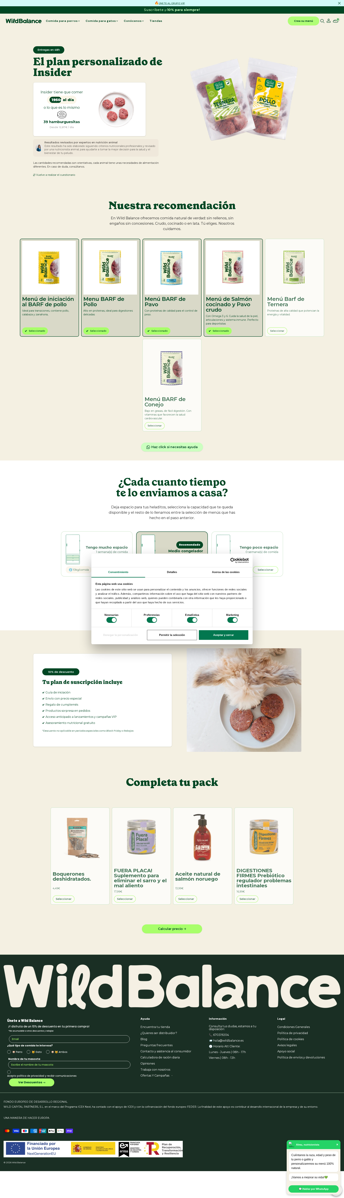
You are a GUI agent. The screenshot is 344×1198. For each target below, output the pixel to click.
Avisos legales (287, 1045)
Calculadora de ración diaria (160, 1057)
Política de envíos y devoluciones (301, 1057)
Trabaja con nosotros (155, 1069)
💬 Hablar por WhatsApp (314, 1188)
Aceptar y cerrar (223, 634)
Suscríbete (172, 10)
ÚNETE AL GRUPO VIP (172, 3)
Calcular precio (170, 929)
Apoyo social (286, 1051)
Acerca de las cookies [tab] (226, 572)
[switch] (152, 620)
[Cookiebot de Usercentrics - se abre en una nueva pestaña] (233, 560)
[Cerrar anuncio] (339, 3)
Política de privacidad (292, 1033)
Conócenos (133, 21)
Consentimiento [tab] (118, 572)
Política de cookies (290, 1039)
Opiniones (147, 1063)
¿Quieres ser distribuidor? (158, 1033)
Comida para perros (62, 21)
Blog (143, 1039)
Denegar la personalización (120, 634)
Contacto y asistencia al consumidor (165, 1051)
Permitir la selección (172, 634)
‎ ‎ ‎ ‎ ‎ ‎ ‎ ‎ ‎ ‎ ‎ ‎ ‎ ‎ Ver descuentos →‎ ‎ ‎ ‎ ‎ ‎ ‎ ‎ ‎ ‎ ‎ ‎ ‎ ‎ (31, 1082)
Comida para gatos (101, 21)
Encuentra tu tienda (155, 1027)
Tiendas (156, 21)
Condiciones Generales (293, 1027)
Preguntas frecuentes (156, 1045)
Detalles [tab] (172, 572)
